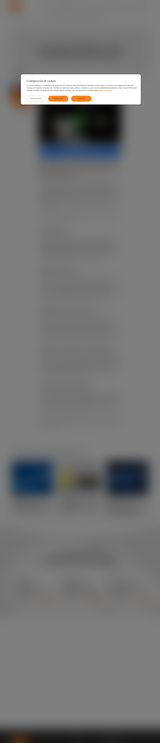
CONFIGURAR (35, 98)
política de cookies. (105, 90)
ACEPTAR (81, 98)
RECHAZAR (58, 98)
